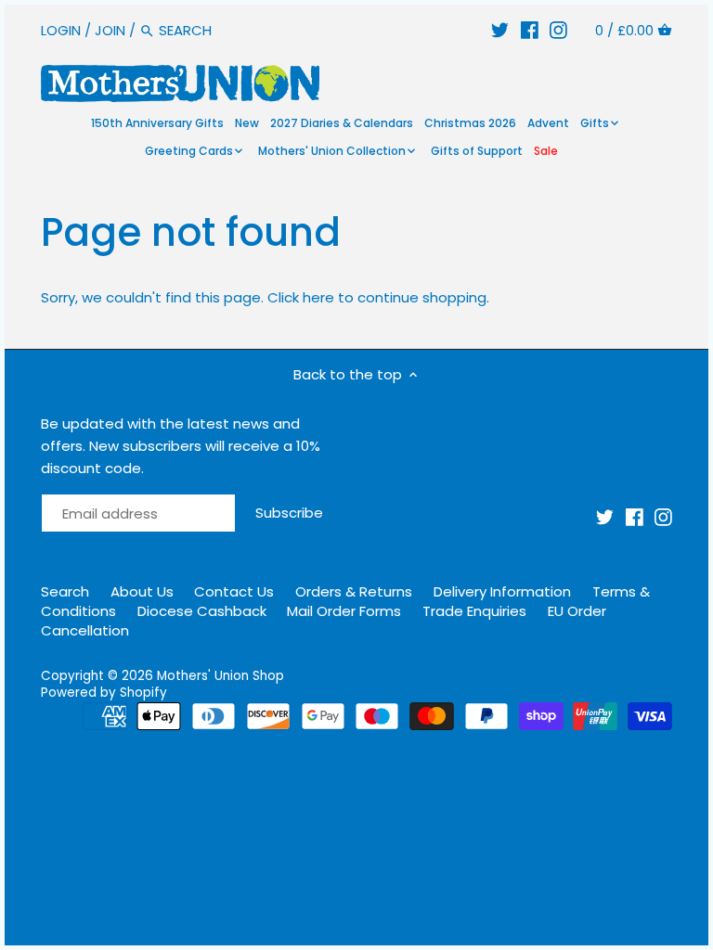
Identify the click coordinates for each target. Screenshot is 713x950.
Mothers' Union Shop (220, 676)
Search (65, 591)
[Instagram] (558, 30)
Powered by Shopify (104, 692)
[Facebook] (529, 30)
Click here (300, 297)
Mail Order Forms (344, 611)
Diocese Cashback (201, 611)
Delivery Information (502, 591)
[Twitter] (500, 30)
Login (61, 30)
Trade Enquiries (474, 611)
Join (110, 30)
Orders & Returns (353, 591)
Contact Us (234, 591)
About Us (142, 591)
